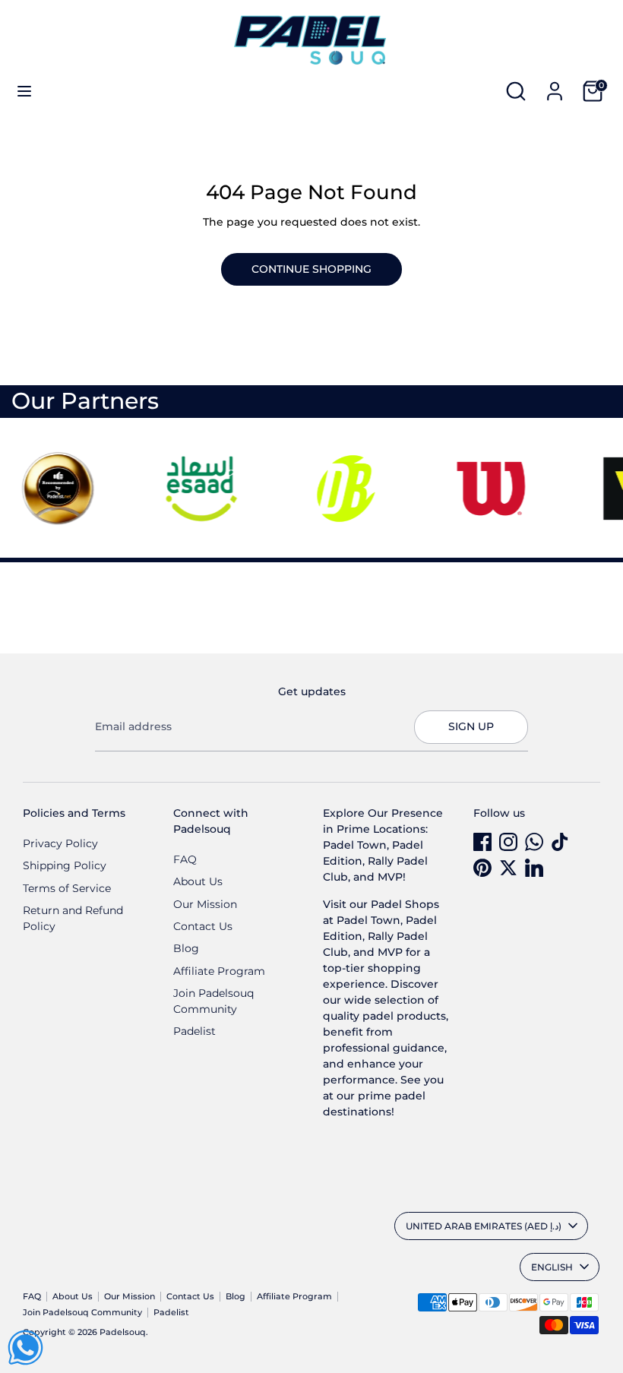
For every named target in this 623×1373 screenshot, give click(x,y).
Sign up (471, 726)
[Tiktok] (560, 842)
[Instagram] (508, 842)
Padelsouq (123, 1332)
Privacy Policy (60, 843)
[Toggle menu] (24, 91)
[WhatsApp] (534, 842)
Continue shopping (311, 269)
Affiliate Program (219, 971)
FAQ (185, 859)
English (552, 1267)
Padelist (194, 1031)
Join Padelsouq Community (82, 1313)
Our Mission (205, 904)
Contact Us (202, 926)
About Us (198, 881)
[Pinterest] (482, 868)
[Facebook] (482, 842)
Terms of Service (67, 888)
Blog (186, 948)
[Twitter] (508, 868)
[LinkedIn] (534, 868)
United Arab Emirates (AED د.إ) (483, 1226)
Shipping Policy (64, 865)
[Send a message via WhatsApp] (25, 1347)
